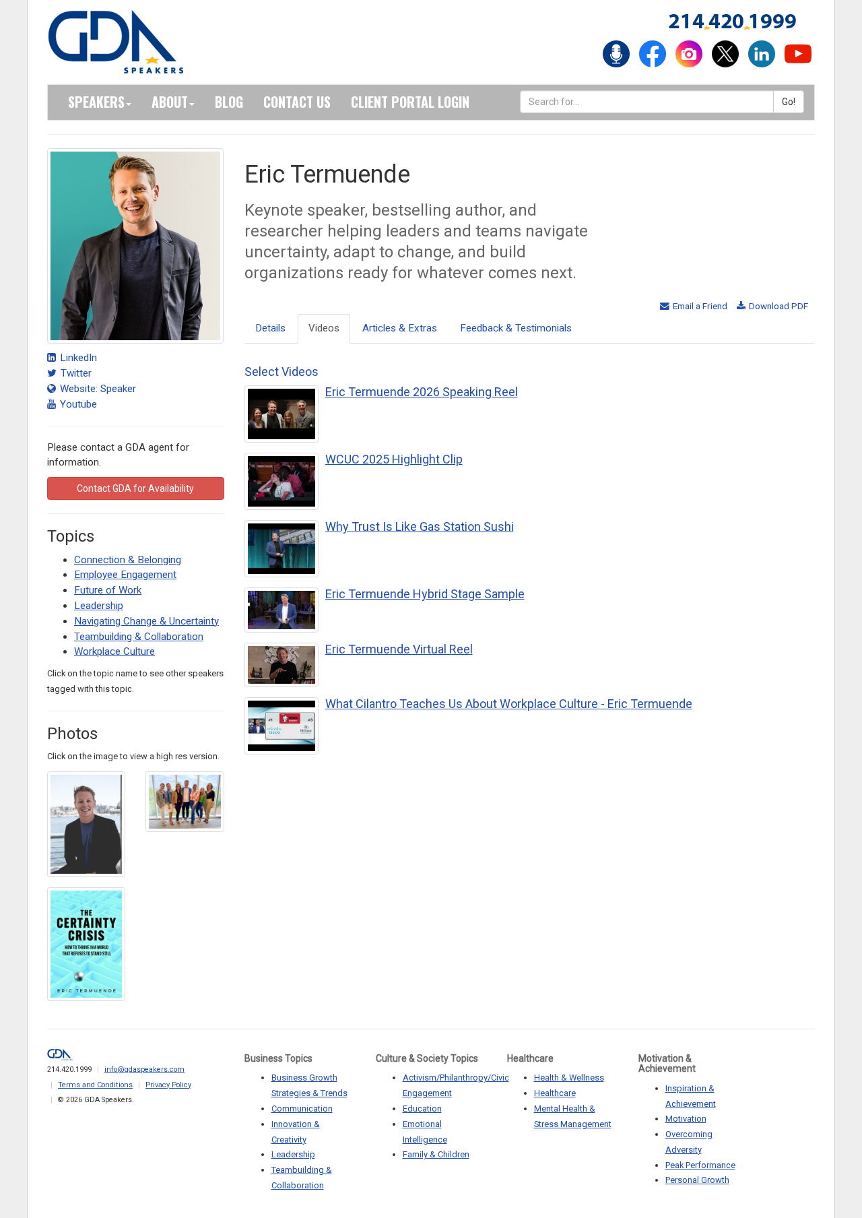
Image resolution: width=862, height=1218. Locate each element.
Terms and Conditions (95, 1085)
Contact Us (297, 102)
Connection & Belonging (127, 560)
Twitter (75, 373)
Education (422, 1108)
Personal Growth (697, 1180)
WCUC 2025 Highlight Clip (394, 459)
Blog (229, 102)
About (170, 102)
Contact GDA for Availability (135, 488)
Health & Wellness (569, 1077)
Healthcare (555, 1093)
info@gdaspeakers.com (144, 1069)
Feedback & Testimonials (516, 328)
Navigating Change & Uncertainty (146, 621)
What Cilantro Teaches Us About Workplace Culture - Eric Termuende (508, 704)
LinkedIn (77, 358)
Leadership (98, 606)
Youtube (77, 404)
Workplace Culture (114, 651)
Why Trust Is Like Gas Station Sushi (419, 526)
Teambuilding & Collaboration (138, 637)
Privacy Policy (168, 1085)
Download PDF (777, 305)
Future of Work (107, 590)
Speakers (96, 102)
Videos (323, 328)
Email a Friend (699, 305)
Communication (302, 1108)
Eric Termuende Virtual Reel (399, 649)
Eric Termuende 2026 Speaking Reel (421, 392)
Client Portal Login (410, 102)
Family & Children (436, 1154)
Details (270, 328)
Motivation (685, 1119)
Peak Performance (700, 1165)
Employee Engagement (125, 575)
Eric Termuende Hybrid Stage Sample (425, 594)
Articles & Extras (399, 328)
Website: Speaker (96, 389)
